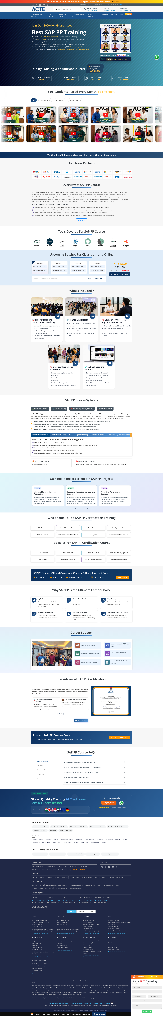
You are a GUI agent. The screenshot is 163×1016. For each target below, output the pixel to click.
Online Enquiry (92, 8)
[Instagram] (33, 4)
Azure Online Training (75, 888)
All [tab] (34, 100)
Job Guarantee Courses (36, 15)
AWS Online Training (38, 885)
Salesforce (48, 839)
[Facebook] (47, 4)
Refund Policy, (63, 1003)
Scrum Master (109, 839)
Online (91, 911)
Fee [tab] (38, 778)
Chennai (106, 8)
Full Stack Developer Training (41, 827)
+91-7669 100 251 (92, 10)
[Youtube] (43, 4)
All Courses (51, 15)
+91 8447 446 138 (102, 900)
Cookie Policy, (88, 1003)
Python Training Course (65, 830)
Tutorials (59, 866)
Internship (73, 866)
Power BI (55, 839)
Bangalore (123, 8)
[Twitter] (40, 4)
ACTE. (107, 1010)
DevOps (76, 842)
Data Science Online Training (111, 885)
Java (49, 842)
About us (34, 877)
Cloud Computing (89, 839)
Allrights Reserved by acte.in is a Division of (95, 1010)
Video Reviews (36, 870)
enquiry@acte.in (70, 902)
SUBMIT (145, 1011)
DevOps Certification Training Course (56, 885)
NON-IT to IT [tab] (60, 100)
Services (41, 877)
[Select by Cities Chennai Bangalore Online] (67, 9)
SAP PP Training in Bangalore (57, 854)
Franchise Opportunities (117, 877)
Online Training (74, 877)
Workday (117, 839)
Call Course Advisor (121, 737)
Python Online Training (76, 885)
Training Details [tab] (42, 761)
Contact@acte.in (38, 902)
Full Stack (124, 839)
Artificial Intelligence (38, 839)
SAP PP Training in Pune (93, 854)
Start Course (122, 577)
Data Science (36, 842)
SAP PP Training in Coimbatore (109, 854)
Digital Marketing (95, 842)
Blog (66, 866)
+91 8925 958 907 (86, 900)
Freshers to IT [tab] (45, 100)
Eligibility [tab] (40, 765)
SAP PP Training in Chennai (40, 854)
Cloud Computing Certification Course (117, 827)
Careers (57, 877)
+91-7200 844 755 (125, 10)
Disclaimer (106, 1003)
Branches (114, 14)
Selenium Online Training (92, 885)
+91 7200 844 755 (55, 900)
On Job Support (83, 866)
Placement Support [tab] (43, 770)
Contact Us (65, 877)
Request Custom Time (95, 279)
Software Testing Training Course (78, 827)
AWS (87, 842)
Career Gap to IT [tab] (75, 100)
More (121, 14)
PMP (71, 839)
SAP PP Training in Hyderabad (75, 854)
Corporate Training (62, 15)
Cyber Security (78, 839)
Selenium (104, 842)
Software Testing (57, 842)
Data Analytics (99, 839)
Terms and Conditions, (76, 1003)
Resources (105, 14)
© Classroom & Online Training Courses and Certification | (69, 1010)
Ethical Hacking (67, 842)
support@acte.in (101, 902)
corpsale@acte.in (86, 902)
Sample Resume (50, 866)
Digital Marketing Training (40, 830)
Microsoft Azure (64, 839)
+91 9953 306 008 (39, 900)
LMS (129, 14)
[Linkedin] (36, 4)
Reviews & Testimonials (49, 870)
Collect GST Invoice (78, 870)
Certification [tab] (41, 774)
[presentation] (75, 508)
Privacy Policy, (53, 1003)
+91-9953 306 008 (109, 10)
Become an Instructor (101, 877)
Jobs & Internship (90, 15)
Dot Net (44, 842)
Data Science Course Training (97, 827)
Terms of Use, (98, 1003)
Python (82, 842)
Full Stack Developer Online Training (42, 888)
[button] (59, 713)
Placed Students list (78, 15)
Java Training (53, 830)
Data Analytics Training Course (59, 827)
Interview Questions (37, 866)
